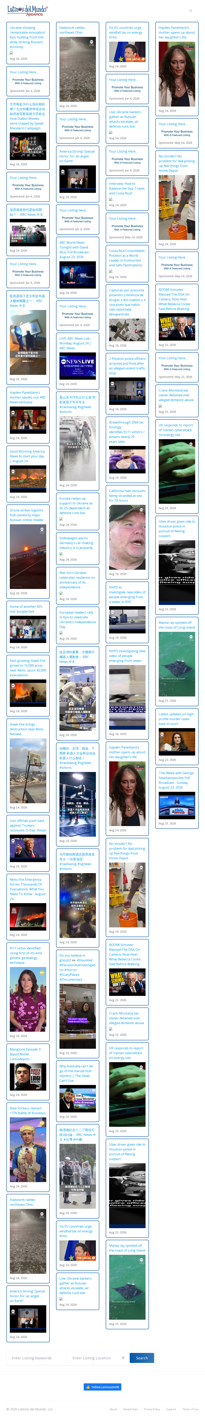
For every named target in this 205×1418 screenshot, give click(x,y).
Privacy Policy (152, 1409)
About (113, 1409)
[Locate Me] (123, 1358)
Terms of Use (190, 1409)
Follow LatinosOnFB (102, 1387)
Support (171, 1409)
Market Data (130, 1409)
